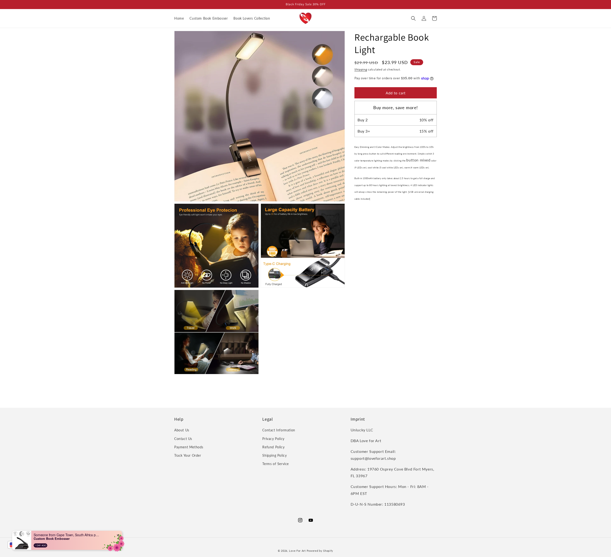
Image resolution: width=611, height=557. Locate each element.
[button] (413, 18)
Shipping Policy (274, 455)
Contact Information (278, 430)
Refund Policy (273, 447)
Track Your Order (187, 455)
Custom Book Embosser (52, 539)
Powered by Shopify (320, 550)
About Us (181, 430)
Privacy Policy (273, 439)
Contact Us (183, 439)
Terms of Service (275, 464)
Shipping (360, 69)
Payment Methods (188, 447)
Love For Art (297, 550)
